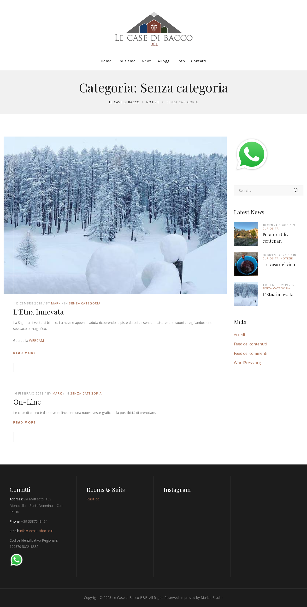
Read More (24, 353)
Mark (56, 303)
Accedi (239, 334)
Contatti (198, 61)
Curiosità (271, 228)
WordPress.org (247, 362)
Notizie (287, 258)
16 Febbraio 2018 (28, 393)
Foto (181, 61)
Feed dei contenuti (250, 344)
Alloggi (164, 61)
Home (106, 61)
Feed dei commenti (250, 353)
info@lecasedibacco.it (36, 530)
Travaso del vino (279, 264)
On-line (27, 402)
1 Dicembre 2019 (27, 303)
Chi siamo (127, 61)
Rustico (93, 499)
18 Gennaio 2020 (276, 225)
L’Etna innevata (38, 311)
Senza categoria (84, 303)
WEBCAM (36, 340)
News (147, 61)
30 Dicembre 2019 (276, 255)
